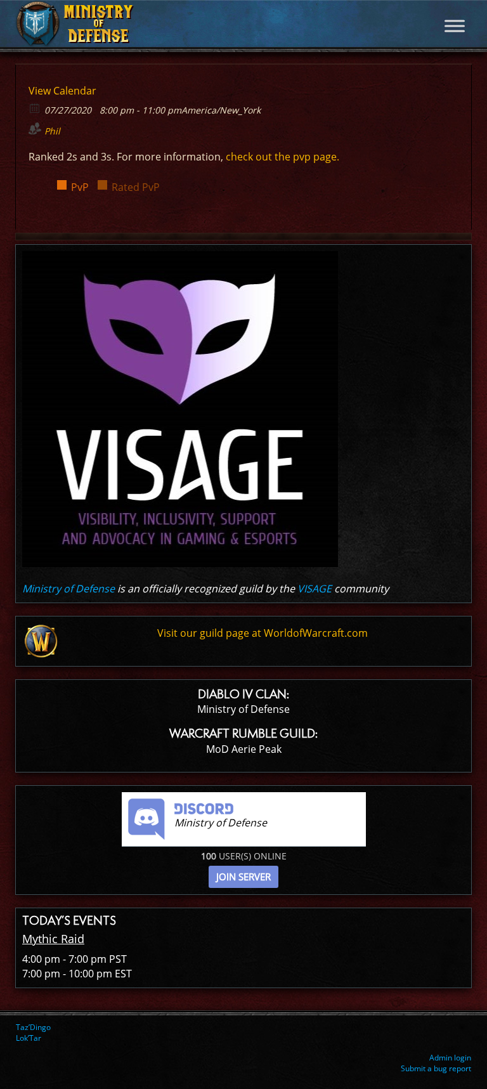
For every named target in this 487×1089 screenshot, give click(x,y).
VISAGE (314, 589)
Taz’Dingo (33, 1027)
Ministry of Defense (68, 589)
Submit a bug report (436, 1068)
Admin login (450, 1057)
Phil (52, 131)
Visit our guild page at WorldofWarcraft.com (262, 633)
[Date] (35, 107)
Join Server (243, 876)
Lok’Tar (28, 1038)
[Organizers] (35, 128)
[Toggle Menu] (455, 26)
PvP (80, 187)
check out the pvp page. (282, 157)
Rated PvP (136, 187)
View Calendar (62, 91)
